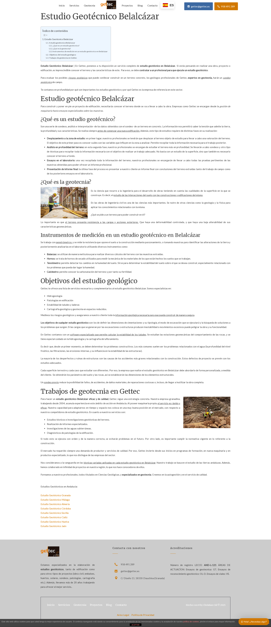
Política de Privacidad (142, 614)
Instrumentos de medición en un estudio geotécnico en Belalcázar (80, 51)
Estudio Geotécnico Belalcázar (59, 39)
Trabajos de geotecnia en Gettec (63, 58)
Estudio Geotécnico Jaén (53, 526)
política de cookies (191, 622)
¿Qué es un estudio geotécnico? (66, 46)
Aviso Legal (123, 614)
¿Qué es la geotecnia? (62, 49)
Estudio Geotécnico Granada (56, 495)
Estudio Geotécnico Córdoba (56, 508)
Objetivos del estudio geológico (62, 55)
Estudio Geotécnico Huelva (55, 521)
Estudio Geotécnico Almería (55, 504)
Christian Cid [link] (210, 605)
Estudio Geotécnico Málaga (55, 499)
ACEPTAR (135, 625)
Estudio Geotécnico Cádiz (54, 517)
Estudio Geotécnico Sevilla (55, 512)
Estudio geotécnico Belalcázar (62, 43)
